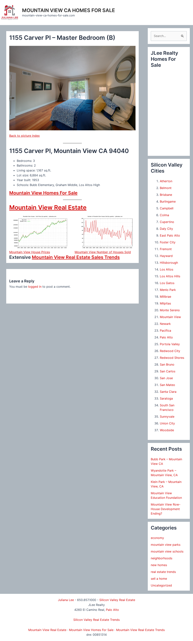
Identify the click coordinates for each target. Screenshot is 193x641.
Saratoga (166, 398)
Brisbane (166, 195)
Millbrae (165, 296)
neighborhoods (161, 558)
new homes (159, 565)
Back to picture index (24, 136)
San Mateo (167, 385)
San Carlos (167, 371)
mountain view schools (167, 551)
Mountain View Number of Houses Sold (103, 252)
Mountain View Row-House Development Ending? (165, 509)
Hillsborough (169, 262)
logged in (34, 286)
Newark (165, 324)
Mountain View (170, 317)
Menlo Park (168, 290)
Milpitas (165, 303)
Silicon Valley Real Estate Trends (96, 620)
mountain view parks (165, 544)
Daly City (166, 229)
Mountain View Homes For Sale (43, 193)
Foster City (167, 242)
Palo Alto (166, 337)
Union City (167, 423)
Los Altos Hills (170, 276)
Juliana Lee (66, 600)
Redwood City (170, 351)
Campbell (166, 208)
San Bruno (167, 364)
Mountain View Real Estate (48, 207)
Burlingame (168, 201)
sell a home (159, 578)
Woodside (167, 430)
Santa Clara (168, 392)
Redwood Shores (172, 358)
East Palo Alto (170, 235)
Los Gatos (167, 283)
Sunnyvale (167, 416)
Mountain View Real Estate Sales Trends (76, 257)
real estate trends (163, 572)
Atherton (166, 181)
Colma (164, 215)
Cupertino (167, 222)
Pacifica (165, 330)
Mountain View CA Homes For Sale (68, 10)
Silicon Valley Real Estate (117, 600)
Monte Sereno (170, 310)
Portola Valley (170, 344)
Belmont (166, 188)
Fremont (166, 249)
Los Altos (166, 269)
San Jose (166, 378)
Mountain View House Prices (29, 252)
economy (157, 538)
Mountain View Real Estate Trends (140, 630)
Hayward (166, 256)
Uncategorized (161, 585)
